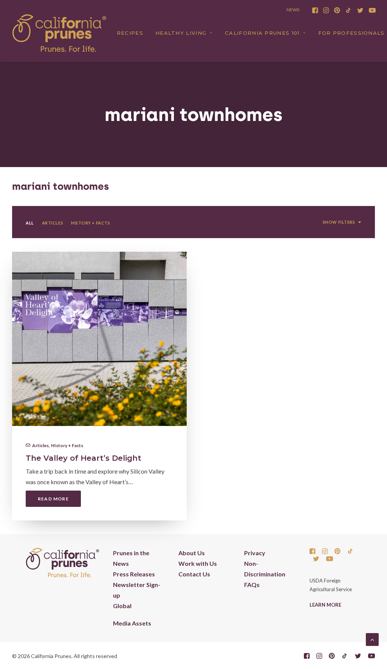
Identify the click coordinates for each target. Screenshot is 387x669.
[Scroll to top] (372, 638)
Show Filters (339, 222)
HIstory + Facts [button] (90, 222)
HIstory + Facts (67, 445)
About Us (191, 552)
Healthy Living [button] (180, 33)
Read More (53, 499)
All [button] (30, 222)
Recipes (130, 33)
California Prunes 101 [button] (262, 33)
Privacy (254, 552)
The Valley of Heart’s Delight (83, 458)
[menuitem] (315, 10)
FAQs (252, 584)
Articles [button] (52, 222)
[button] (315, 10)
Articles (40, 445)
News (292, 9)
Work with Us (197, 563)
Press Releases (134, 574)
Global (122, 605)
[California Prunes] (59, 33)
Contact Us (194, 574)
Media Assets (132, 623)
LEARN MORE (325, 605)
